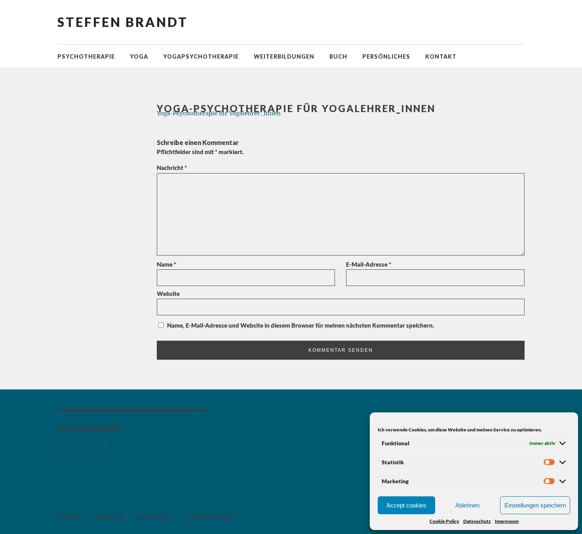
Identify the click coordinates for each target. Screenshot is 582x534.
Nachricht (172, 167)
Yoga (139, 56)
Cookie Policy (444, 521)
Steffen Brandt (122, 22)
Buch (338, 56)
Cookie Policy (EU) (210, 517)
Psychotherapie (86, 56)
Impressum (507, 521)
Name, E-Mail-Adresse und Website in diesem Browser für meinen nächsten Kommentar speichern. (300, 325)
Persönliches (386, 56)
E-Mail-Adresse (368, 264)
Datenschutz (477, 521)
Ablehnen (467, 505)
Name (166, 264)
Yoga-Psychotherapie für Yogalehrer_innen (219, 113)
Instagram (92, 443)
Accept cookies (406, 505)
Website (168, 293)
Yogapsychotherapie (201, 56)
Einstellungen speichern (535, 505)
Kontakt (440, 56)
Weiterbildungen (284, 56)
